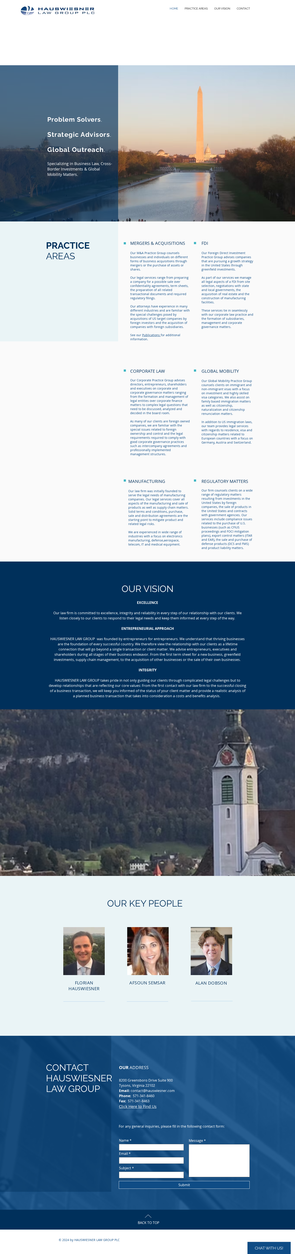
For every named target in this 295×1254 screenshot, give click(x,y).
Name (124, 1140)
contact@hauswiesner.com (153, 1090)
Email (123, 1153)
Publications (151, 335)
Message (196, 1140)
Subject (125, 1168)
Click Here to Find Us (138, 1106)
